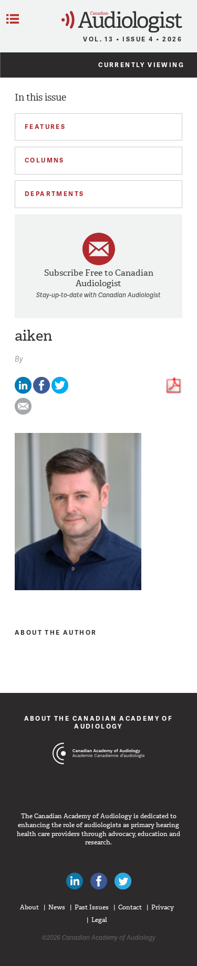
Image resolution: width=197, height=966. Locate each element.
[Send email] (23, 412)
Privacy (162, 907)
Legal (99, 920)
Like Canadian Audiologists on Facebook (98, 881)
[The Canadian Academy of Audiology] (98, 773)
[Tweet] (59, 391)
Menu (12, 19)
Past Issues (92, 907)
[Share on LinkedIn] (23, 391)
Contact (130, 907)
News (56, 907)
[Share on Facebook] (41, 391)
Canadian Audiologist (121, 21)
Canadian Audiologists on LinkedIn (74, 881)
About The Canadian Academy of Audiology (98, 722)
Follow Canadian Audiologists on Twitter (123, 881)
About (29, 907)
